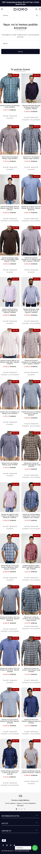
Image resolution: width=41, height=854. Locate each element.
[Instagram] (7, 845)
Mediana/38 (13, 116)
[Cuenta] (36, 9)
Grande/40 (9, 118)
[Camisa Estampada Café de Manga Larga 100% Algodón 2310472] (10, 189)
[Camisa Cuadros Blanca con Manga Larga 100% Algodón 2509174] (10, 343)
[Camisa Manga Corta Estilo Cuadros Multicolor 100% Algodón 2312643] (10, 548)
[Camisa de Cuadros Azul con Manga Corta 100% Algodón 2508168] (10, 651)
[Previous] (4, 3)
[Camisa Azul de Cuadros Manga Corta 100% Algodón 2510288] (10, 702)
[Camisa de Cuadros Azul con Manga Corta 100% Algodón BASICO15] (31, 189)
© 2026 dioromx (7, 851)
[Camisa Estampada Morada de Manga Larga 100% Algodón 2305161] (31, 88)
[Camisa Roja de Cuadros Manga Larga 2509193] (10, 139)
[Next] (37, 3)
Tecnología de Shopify (22, 851)
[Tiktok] (14, 845)
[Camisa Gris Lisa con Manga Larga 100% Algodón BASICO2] (31, 394)
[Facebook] (3, 845)
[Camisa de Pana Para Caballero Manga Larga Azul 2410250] (31, 702)
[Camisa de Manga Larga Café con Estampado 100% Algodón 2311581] (10, 240)
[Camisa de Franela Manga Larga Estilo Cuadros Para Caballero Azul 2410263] (31, 497)
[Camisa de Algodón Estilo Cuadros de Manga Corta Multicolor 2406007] (10, 497)
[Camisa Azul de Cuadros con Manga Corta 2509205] (10, 394)
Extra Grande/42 (35, 120)
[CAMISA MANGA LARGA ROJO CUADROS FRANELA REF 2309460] (31, 548)
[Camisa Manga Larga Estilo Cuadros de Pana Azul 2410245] (10, 754)
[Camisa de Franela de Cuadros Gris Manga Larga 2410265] (31, 651)
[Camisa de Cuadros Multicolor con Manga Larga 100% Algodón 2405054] (31, 240)
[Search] (36, 15)
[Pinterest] (10, 845)
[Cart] (40, 9)
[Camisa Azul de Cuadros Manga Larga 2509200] (31, 139)
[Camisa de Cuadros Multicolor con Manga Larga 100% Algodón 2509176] (31, 343)
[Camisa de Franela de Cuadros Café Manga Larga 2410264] (31, 446)
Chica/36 (6, 116)
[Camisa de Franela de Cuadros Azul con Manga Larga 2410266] (31, 600)
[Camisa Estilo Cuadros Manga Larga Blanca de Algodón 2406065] (10, 292)
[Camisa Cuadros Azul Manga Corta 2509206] (10, 88)
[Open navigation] (6, 9)
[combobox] (20, 15)
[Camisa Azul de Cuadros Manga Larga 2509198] (10, 446)
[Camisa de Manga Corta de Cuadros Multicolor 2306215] (31, 754)
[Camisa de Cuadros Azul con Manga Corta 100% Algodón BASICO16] (10, 600)
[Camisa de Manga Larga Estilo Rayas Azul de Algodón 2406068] (31, 292)
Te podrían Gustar (20, 69)
